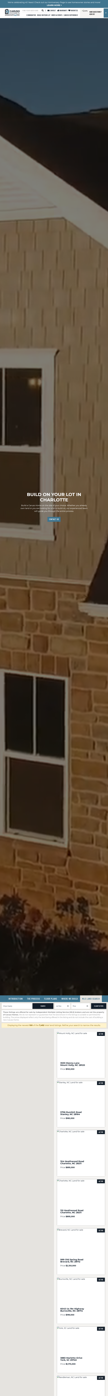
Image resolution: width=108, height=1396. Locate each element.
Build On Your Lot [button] (43, 15)
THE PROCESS (33, 998)
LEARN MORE (54, 5)
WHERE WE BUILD (69, 998)
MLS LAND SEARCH (91, 998)
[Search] (42, 10)
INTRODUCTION (15, 998)
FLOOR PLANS (50, 998)
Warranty (63, 10)
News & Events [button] (57, 15)
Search (42, 1006)
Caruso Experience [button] (71, 15)
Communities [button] (31, 15)
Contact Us (54, 519)
